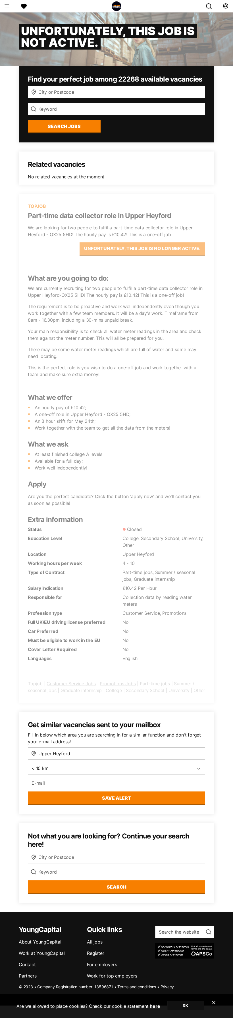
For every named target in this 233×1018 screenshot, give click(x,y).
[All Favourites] (24, 6)
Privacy (167, 986)
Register (95, 953)
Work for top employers (112, 976)
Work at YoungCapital (42, 953)
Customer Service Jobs (71, 683)
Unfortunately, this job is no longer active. (142, 248)
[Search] (211, 6)
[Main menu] (6, 6)
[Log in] (225, 6)
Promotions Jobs (118, 683)
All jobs (94, 942)
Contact (27, 964)
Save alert (116, 798)
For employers (102, 964)
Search (116, 887)
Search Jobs (64, 126)
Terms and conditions (136, 986)
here (155, 1006)
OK (185, 1005)
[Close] (213, 1006)
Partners (27, 976)
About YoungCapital (40, 942)
